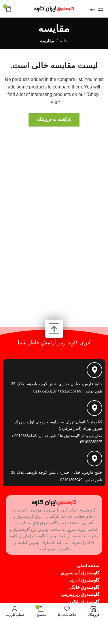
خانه (64, 40)
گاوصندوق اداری (84, 580)
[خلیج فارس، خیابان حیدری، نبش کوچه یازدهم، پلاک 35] (94, 370)
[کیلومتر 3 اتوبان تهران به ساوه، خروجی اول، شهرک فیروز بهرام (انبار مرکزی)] (94, 408)
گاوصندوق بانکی (84, 601)
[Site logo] (54, 8)
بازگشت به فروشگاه (54, 119)
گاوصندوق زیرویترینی (80, 594)
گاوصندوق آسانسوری (80, 572)
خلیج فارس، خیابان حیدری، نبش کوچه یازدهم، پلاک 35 (56, 384)
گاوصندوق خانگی (84, 587)
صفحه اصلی (88, 565)
